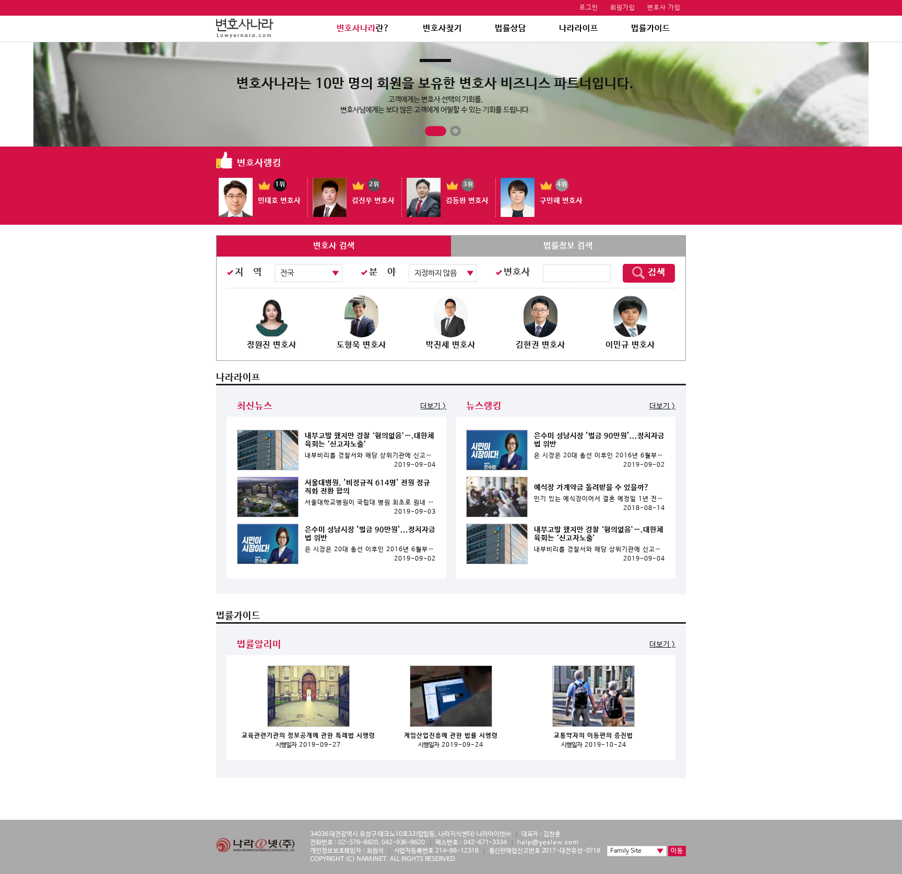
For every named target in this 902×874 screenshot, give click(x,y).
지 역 (248, 272)
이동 (677, 851)
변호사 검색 (334, 246)
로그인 (588, 7)
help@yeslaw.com (548, 842)
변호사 (517, 272)
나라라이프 (578, 28)
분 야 (382, 272)
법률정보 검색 (568, 246)
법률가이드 (650, 28)
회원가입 (622, 7)
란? (363, 28)
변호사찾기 (442, 28)
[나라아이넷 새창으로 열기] (255, 845)
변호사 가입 (664, 7)
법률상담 (510, 28)
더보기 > (433, 406)
